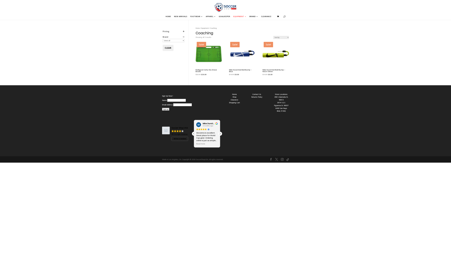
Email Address (167, 105)
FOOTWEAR (195, 17)
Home (198, 28)
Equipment (205, 28)
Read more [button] (200, 144)
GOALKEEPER (224, 17)
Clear (168, 48)
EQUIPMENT (238, 17)
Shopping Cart (234, 102)
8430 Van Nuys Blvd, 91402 (281, 109)
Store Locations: (281, 94)
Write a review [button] (180, 139)
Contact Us (256, 94)
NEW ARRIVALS (180, 17)
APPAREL (209, 17)
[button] (220, 133)
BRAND (252, 17)
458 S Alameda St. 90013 (281, 98)
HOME (168, 17)
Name (164, 100)
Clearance (234, 100)
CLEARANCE (266, 17)
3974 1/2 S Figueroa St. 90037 (281, 104)
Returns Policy (256, 97)
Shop (234, 97)
